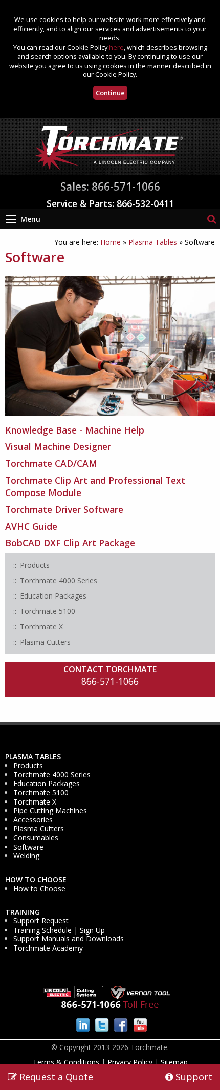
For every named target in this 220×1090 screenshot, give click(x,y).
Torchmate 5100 (41, 792)
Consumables (35, 837)
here (116, 47)
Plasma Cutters (38, 828)
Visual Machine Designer (58, 446)
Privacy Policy (129, 1062)
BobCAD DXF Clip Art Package (70, 543)
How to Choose (36, 879)
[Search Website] (211, 218)
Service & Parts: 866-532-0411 (110, 203)
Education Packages (46, 783)
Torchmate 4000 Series (52, 774)
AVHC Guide (31, 526)
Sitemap (174, 1062)
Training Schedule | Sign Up (59, 930)
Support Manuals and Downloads (68, 938)
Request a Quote (55, 1077)
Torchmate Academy (48, 948)
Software (28, 847)
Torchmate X (34, 802)
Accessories (33, 820)
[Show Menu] (11, 219)
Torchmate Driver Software (64, 509)
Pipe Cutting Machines (50, 810)
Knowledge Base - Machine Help (74, 430)
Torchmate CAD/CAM (51, 463)
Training (22, 912)
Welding (26, 855)
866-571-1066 (110, 681)
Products (28, 765)
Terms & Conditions (66, 1062)
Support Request (41, 920)
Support (192, 1077)
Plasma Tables (152, 242)
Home (110, 242)
